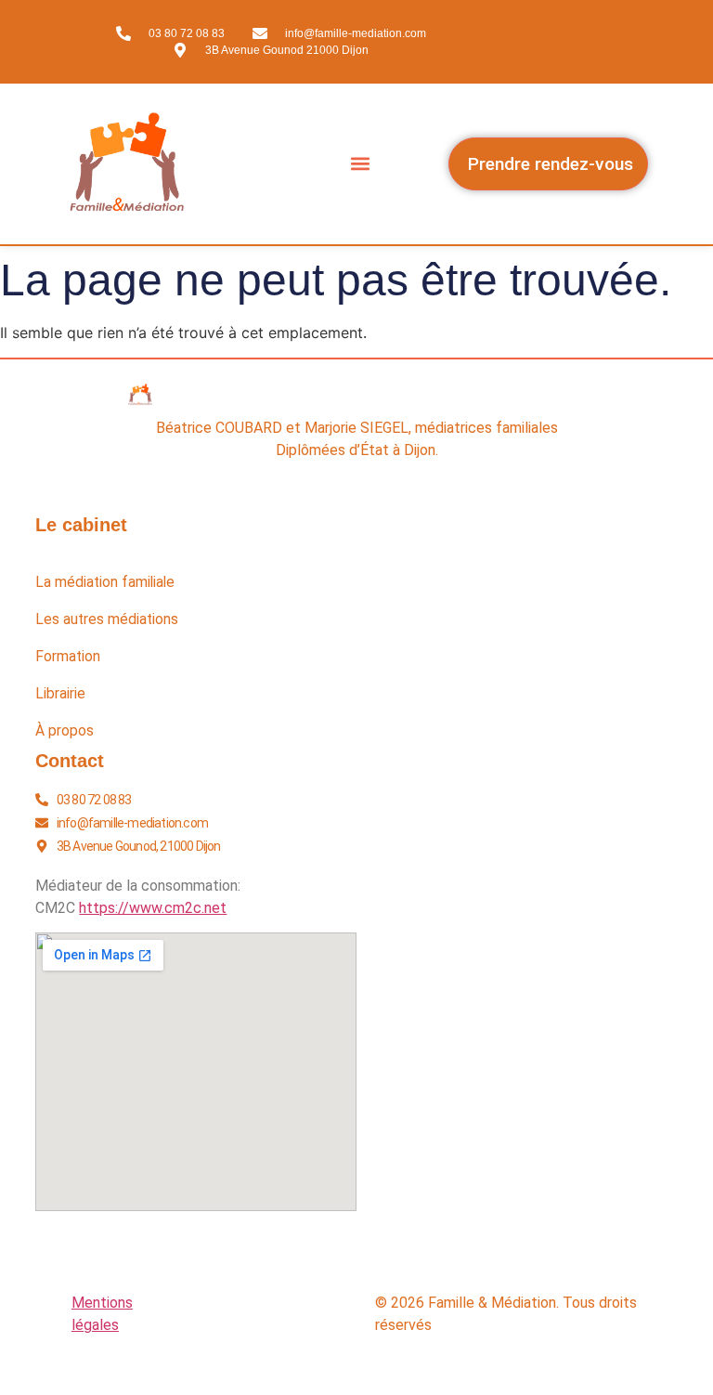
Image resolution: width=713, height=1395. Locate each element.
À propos (64, 731)
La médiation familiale (105, 582)
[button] (360, 164)
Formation (67, 656)
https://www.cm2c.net (153, 908)
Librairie (60, 693)
